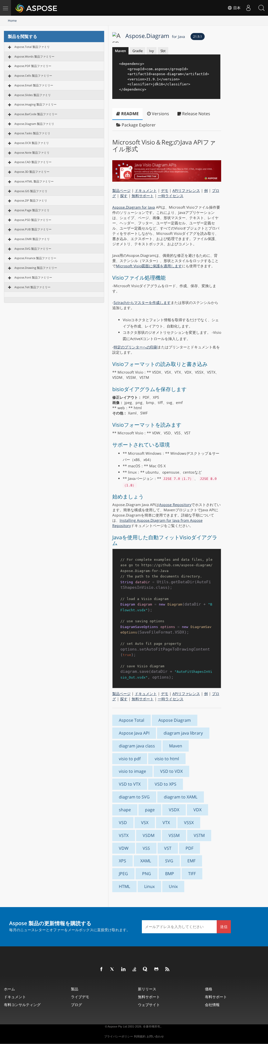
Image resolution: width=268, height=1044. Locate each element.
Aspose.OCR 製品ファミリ (31, 143)
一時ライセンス (170, 195)
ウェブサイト (149, 1004)
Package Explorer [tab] (138, 125)
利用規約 (140, 1036)
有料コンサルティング (22, 1004)
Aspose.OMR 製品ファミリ (32, 239)
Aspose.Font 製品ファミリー (33, 277)
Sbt (163, 50)
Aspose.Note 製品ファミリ (31, 152)
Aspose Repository (175, 504)
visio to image (132, 771)
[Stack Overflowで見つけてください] (134, 969)
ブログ (76, 1004)
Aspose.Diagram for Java (133, 207)
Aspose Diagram (174, 720)
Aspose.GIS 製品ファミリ (30, 191)
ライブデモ (80, 996)
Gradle (137, 50)
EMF (191, 861)
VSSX (189, 822)
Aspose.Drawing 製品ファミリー (35, 268)
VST (167, 848)
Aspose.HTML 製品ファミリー (34, 181)
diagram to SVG (134, 797)
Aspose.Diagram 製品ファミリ (34, 124)
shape (125, 810)
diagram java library (183, 733)
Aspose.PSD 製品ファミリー (32, 220)
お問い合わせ (155, 1036)
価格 (208, 988)
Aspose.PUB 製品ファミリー (33, 229)
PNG (146, 873)
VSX (144, 822)
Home (12, 20)
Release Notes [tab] (195, 113)
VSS (146, 848)
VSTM (199, 835)
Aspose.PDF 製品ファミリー (32, 66)
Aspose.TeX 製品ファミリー (32, 287)
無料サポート (143, 195)
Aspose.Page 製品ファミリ (31, 210)
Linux (149, 886)
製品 (74, 988)
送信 (223, 926)
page (150, 810)
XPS (122, 861)
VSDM (148, 835)
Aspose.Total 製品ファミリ (32, 47)
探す (123, 195)
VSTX (124, 835)
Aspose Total (131, 720)
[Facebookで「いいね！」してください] (101, 969)
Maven (120, 50)
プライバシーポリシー (118, 1036)
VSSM (174, 835)
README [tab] (129, 113)
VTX (166, 822)
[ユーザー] (248, 8)
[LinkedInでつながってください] (123, 969)
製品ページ (121, 190)
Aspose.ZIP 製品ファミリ (30, 200)
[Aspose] (36, 7)
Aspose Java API (134, 733)
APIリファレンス (186, 190)
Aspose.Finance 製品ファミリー (35, 258)
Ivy (151, 50)
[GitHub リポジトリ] (156, 969)
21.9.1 (197, 36)
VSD (123, 822)
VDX (197, 810)
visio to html (167, 759)
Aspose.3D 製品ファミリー (31, 172)
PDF (189, 848)
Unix (173, 886)
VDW (124, 848)
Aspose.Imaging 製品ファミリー (35, 104)
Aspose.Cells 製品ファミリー (33, 75)
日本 (236, 8)
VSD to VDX (171, 771)
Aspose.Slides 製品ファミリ (32, 95)
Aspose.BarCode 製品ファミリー (35, 114)
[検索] (261, 8)
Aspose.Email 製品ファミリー (33, 85)
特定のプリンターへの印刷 (136, 347)
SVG (169, 861)
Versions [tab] (160, 113)
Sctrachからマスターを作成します (142, 302)
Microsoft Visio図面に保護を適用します (149, 265)
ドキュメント (146, 190)
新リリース (147, 988)
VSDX (174, 810)
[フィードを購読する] (167, 969)
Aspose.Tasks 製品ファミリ (32, 133)
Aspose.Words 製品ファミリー (34, 56)
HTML (124, 886)
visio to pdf (130, 759)
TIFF (192, 873)
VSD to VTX (130, 784)
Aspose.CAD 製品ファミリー (33, 162)
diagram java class (137, 746)
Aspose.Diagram (155, 36)
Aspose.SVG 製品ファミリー (32, 249)
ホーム (9, 988)
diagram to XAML (180, 797)
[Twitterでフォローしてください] (112, 969)
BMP (169, 873)
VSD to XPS (165, 784)
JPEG (123, 873)
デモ (164, 190)
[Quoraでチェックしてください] (145, 969)
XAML (145, 861)
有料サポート (216, 996)
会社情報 (212, 1004)
